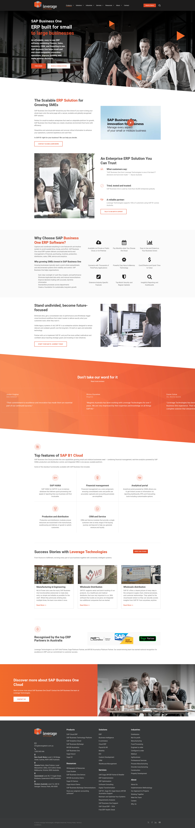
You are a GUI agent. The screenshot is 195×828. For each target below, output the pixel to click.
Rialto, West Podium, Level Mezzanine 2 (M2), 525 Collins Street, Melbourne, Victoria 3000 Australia (47, 767)
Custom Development (106, 757)
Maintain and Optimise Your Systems (112, 797)
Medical (134, 754)
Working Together (137, 794)
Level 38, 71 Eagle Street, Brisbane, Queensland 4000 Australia (47, 777)
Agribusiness (135, 757)
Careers (133, 801)
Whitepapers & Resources (76, 768)
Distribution (135, 734)
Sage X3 (70, 757)
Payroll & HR (103, 747)
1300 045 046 (39, 751)
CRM (100, 760)
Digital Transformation (107, 788)
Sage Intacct (71, 754)
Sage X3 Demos (72, 781)
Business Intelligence (106, 738)
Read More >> (41, 605)
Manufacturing (136, 741)
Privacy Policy (71, 822)
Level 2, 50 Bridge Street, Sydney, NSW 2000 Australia (47, 758)
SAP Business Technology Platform (79, 738)
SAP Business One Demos (76, 775)
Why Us (133, 804)
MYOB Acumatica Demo (75, 778)
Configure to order (137, 751)
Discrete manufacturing (139, 767)
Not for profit (135, 738)
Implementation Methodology (141, 788)
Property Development (139, 773)
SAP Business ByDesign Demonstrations (81, 788)
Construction (135, 770)
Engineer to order (137, 747)
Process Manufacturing (139, 764)
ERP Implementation (106, 778)
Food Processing (137, 744)
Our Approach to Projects (140, 791)
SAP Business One (73, 751)
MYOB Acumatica (73, 747)
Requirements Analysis (107, 800)
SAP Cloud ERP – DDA (107, 806)
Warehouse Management (108, 764)
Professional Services (138, 760)
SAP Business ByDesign (75, 744)
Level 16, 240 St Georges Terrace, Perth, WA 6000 (46, 785)
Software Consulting (106, 784)
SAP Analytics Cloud (74, 741)
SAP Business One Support (108, 803)
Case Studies (71, 771)
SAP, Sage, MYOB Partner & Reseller (111, 775)
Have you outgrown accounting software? (78, 792)
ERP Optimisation (105, 781)
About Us (134, 784)
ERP (100, 734)
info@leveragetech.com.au (43, 746)
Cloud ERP (102, 744)
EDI (100, 754)
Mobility (102, 751)
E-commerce (103, 741)
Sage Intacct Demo (73, 784)
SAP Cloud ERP (72, 734)
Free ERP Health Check (107, 810)
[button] (38, 66)
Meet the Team (136, 797)
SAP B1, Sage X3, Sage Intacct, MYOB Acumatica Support (112, 792)
